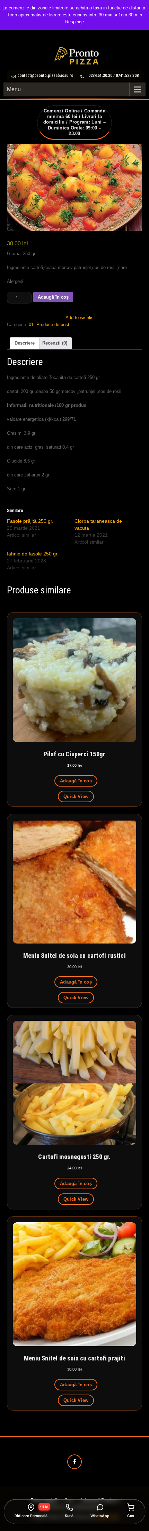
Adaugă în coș (53, 297)
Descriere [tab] (25, 343)
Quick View (75, 796)
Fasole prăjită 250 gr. (30, 521)
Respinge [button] (74, 21)
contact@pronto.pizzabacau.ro (45, 75)
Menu (14, 89)
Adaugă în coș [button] (76, 780)
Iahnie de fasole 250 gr (32, 554)
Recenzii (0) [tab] (54, 343)
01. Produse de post (49, 324)
